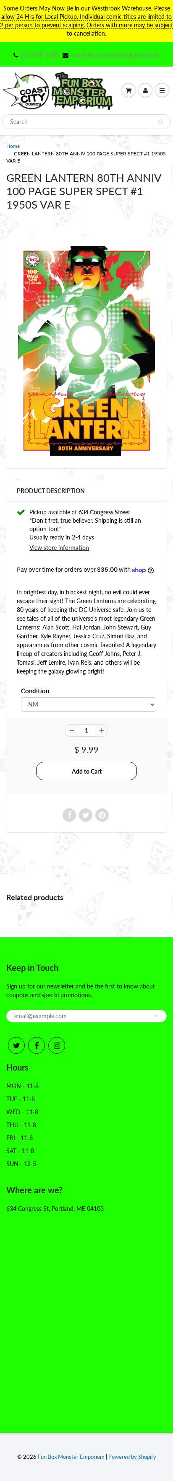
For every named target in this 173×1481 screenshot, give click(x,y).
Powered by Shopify (132, 1456)
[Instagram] (56, 1045)
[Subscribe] (156, 1015)
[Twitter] (16, 1045)
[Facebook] (36, 1045)
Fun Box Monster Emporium (71, 1456)
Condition (35, 690)
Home (13, 146)
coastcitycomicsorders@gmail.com (115, 55)
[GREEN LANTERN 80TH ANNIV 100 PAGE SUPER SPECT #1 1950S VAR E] (86, 351)
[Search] (160, 122)
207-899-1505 (39, 55)
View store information (59, 547)
